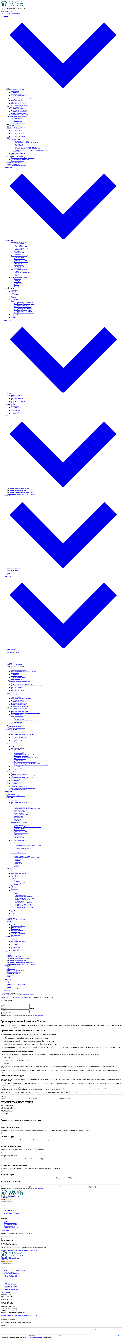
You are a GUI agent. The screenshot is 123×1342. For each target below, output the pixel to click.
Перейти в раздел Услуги (14, 664)
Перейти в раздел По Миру (18, 873)
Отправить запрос (16, 13)
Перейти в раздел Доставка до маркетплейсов (24, 776)
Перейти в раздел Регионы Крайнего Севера (27, 857)
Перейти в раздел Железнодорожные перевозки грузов (26, 685)
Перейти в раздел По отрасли (19, 941)
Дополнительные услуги (11, 1227)
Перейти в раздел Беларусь (21, 883)
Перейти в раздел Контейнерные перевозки (23, 671)
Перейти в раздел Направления (16, 796)
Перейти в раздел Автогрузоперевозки (22, 698)
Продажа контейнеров (10, 1215)
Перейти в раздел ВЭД (17, 748)
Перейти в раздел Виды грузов (16, 919)
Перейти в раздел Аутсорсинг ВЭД (24, 754)
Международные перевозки (12, 1211)
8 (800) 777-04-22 (5, 13)
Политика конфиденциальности (10, 1250)
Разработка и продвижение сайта (28, 1250)
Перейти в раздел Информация (16, 970)
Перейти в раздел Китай (21, 895)
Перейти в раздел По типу (18, 926)
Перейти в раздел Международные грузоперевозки (25, 713)
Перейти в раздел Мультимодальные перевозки (27, 845)
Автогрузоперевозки (10, 1210)
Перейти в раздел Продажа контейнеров (22, 734)
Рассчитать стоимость (10, 1223)
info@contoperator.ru (6, 11)
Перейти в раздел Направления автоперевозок (27, 827)
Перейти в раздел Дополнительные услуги (23, 788)
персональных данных (36, 1015)
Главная (3, 997)
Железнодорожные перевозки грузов (14, 1208)
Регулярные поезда (9, 1226)
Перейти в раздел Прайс (14, 956)
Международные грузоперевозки (21, 997)
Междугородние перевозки (12, 1213)
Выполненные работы (10, 1224)
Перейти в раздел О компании (16, 984)
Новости (6, 1221)
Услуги (9, 997)
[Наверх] (1, 1340)
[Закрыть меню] (1, 657)
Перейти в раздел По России (19, 802)
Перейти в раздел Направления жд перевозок (27, 808)
